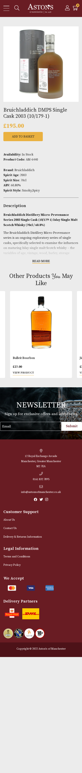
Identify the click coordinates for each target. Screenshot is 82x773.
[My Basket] (76, 9)
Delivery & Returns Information (22, 537)
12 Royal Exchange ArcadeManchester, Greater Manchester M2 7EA (41, 461)
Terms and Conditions (16, 556)
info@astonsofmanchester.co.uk (41, 492)
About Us (9, 520)
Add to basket (23, 137)
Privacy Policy (12, 565)
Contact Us (10, 528)
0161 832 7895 (41, 479)
